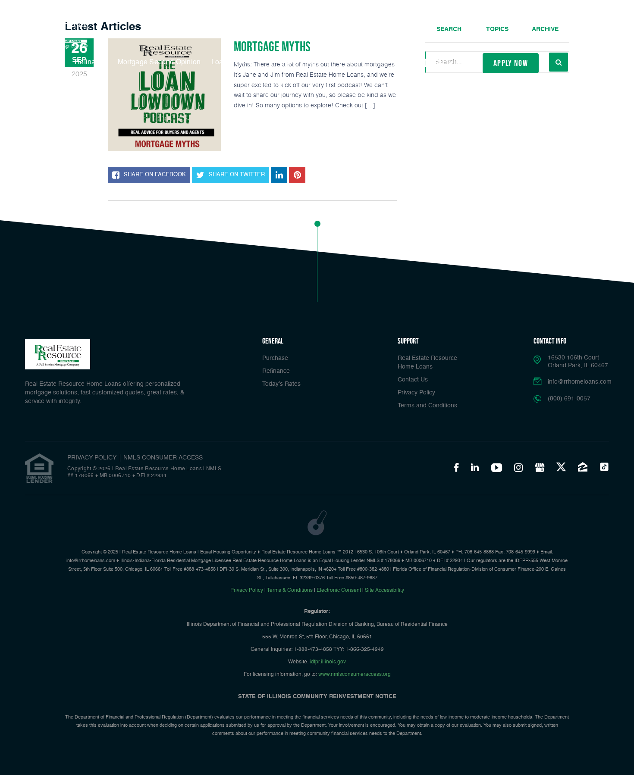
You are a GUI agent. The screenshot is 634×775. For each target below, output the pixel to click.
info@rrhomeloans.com (580, 382)
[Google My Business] (539, 467)
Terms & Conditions (290, 590)
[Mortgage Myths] (164, 94)
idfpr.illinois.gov (328, 662)
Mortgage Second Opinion (159, 62)
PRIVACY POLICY (91, 458)
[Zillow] (582, 467)
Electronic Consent (339, 590)
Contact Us (413, 380)
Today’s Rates (281, 384)
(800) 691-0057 (442, 63)
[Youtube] (496, 467)
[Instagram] (518, 467)
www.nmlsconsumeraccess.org (354, 674)
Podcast (351, 62)
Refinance (91, 62)
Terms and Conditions (427, 406)
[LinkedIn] (475, 467)
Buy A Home (44, 62)
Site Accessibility (384, 590)
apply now (510, 63)
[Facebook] (456, 467)
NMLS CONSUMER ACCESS (163, 458)
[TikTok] (604, 467)
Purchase (275, 358)
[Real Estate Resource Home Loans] (56, 33)
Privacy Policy (416, 393)
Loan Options (233, 62)
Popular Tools (297, 62)
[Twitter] (561, 467)
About (384, 62)
